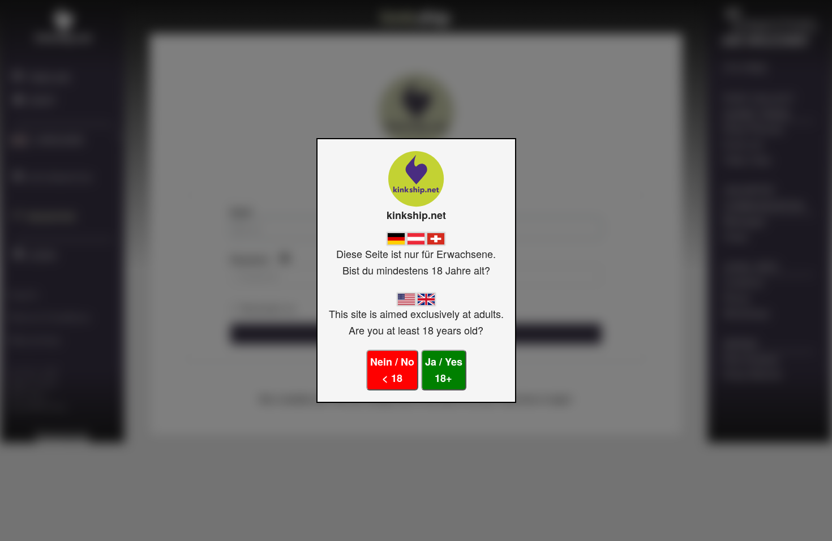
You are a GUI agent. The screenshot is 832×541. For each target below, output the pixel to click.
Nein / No (392, 369)
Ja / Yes (443, 369)
